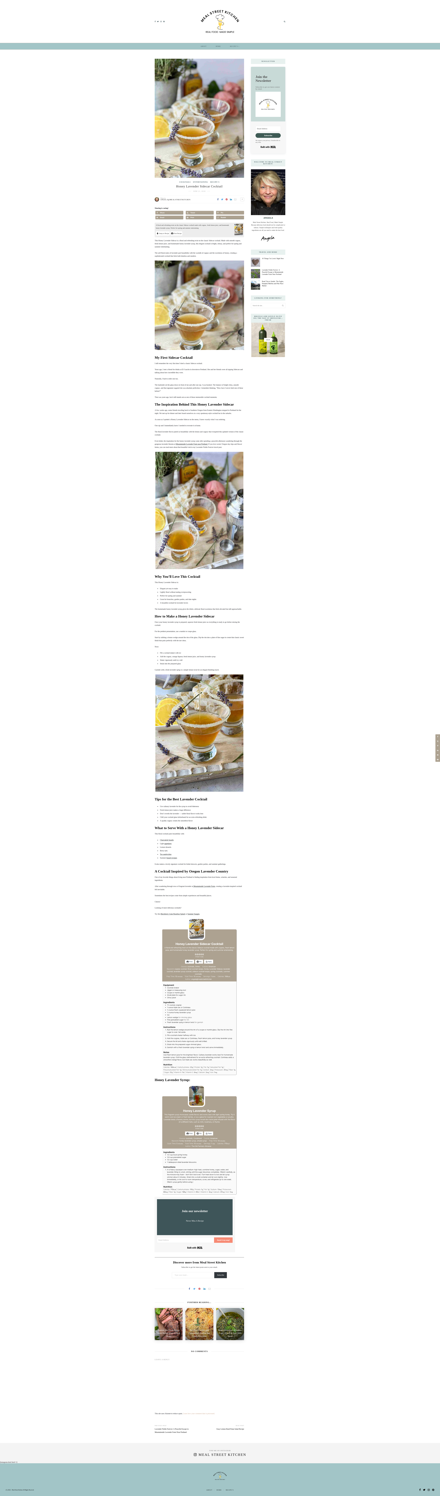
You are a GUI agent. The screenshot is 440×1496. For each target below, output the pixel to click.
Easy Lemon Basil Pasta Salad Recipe (230, 1429)
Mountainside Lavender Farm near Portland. (192, 444)
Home (218, 46)
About (204, 46)
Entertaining (200, 182)
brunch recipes (171, 858)
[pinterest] (164, 21)
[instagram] (161, 21)
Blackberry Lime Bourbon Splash (173, 914)
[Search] (284, 21)
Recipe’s (234, 46)
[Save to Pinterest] (437, 745)
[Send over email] (437, 755)
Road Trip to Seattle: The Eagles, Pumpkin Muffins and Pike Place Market (273, 284)
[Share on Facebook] (218, 199)
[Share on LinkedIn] (231, 199)
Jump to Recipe (164, 233)
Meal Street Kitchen (222, 1455)
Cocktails (185, 182)
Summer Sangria (193, 914)
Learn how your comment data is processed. (199, 1413)
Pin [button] (200, 962)
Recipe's (215, 182)
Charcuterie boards (167, 840)
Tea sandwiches (165, 854)
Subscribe (220, 1275)
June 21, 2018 (199, 191)
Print (191, 962)
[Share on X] (437, 741)
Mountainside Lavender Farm (204, 886)
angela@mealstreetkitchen (175, 200)
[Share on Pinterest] (226, 199)
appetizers (168, 844)
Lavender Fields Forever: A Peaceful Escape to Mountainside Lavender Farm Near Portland (272, 272)
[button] (196, 954)
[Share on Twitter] (222, 199)
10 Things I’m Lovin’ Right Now (273, 258)
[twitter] (158, 21)
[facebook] (155, 21)
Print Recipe (177, 233)
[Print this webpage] (437, 759)
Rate (210, 962)
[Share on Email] (235, 199)
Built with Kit (194, 1248)
